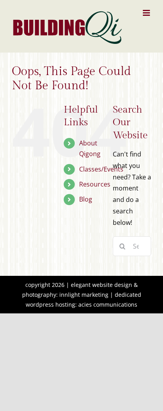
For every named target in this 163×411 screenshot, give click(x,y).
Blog (85, 199)
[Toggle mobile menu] (147, 13)
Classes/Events (101, 169)
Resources (94, 184)
